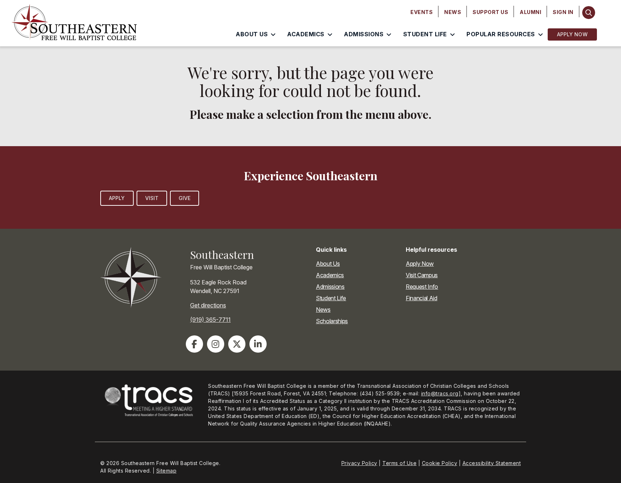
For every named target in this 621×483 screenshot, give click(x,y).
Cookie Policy (439, 463)
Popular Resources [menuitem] (500, 34)
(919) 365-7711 (210, 319)
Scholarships (332, 321)
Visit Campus (422, 275)
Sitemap (166, 471)
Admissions (330, 286)
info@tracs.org (440, 393)
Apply (117, 198)
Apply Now (572, 34)
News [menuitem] (452, 12)
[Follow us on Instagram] (215, 344)
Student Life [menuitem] (425, 34)
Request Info (422, 286)
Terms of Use (399, 463)
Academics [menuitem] (306, 34)
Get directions (208, 305)
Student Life (331, 298)
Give (184, 198)
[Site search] (589, 12)
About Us (328, 263)
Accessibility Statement (492, 463)
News (323, 309)
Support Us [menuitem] (490, 12)
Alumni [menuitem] (530, 12)
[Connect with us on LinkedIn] (258, 344)
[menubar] (492, 12)
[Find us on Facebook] (194, 344)
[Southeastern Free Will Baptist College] (82, 23)
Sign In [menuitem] (563, 12)
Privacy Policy (359, 463)
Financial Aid (421, 298)
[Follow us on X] (236, 344)
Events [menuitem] (421, 12)
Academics (330, 275)
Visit (152, 198)
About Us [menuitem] (252, 34)
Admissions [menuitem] (363, 34)
